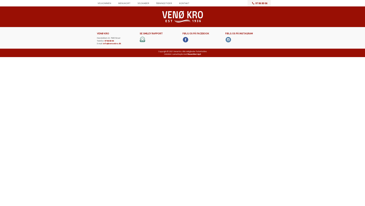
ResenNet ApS (194, 54)
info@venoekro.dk (112, 43)
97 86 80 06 (261, 3)
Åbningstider (164, 3)
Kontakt (184, 3)
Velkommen (104, 3)
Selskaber (143, 3)
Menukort (124, 3)
